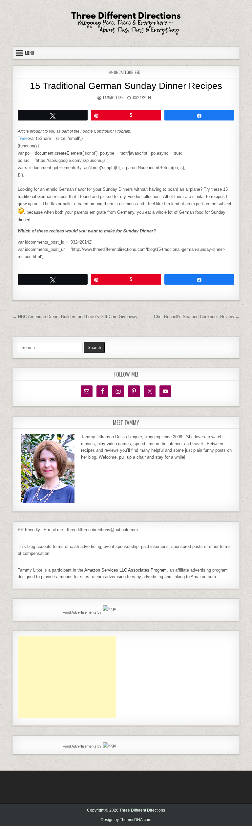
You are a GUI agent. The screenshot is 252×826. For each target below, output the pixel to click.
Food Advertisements (79, 612)
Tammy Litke (112, 97)
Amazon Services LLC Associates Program (125, 570)
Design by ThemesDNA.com (126, 819)
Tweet (23, 138)
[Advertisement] (67, 677)
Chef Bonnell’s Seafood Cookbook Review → (197, 316)
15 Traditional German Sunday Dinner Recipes (126, 86)
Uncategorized (127, 72)
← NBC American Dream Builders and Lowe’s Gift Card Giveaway (74, 316)
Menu (29, 53)
